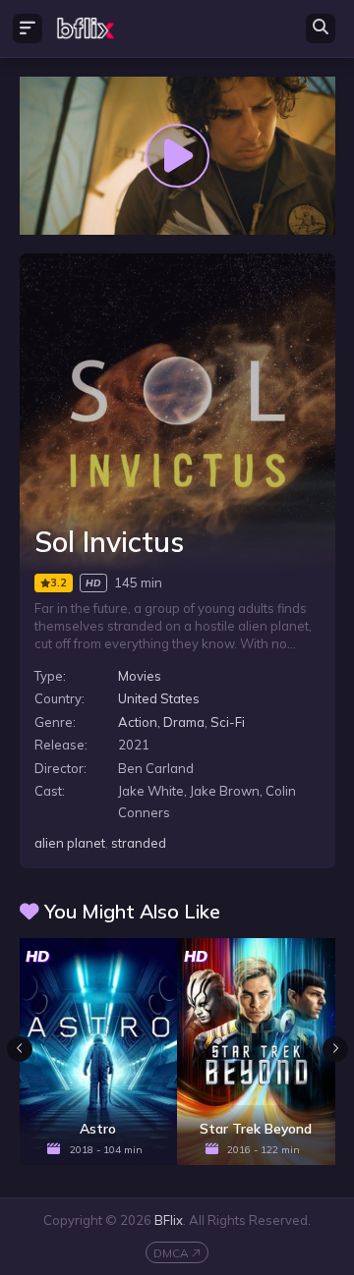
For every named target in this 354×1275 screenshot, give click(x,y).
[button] (335, 1049)
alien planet (69, 843)
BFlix (168, 1220)
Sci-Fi (227, 722)
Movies (139, 676)
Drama (184, 722)
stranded (138, 843)
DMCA (171, 1253)
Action (137, 722)
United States (159, 698)
